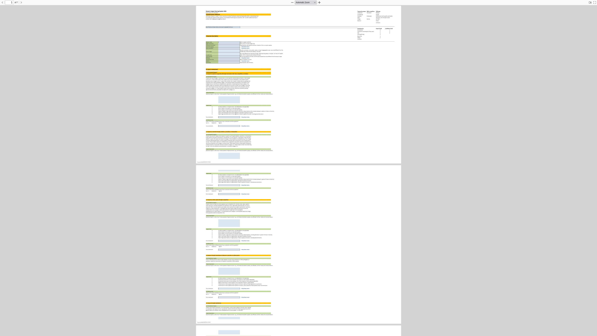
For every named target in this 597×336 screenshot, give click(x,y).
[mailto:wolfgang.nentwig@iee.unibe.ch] (218, 18)
